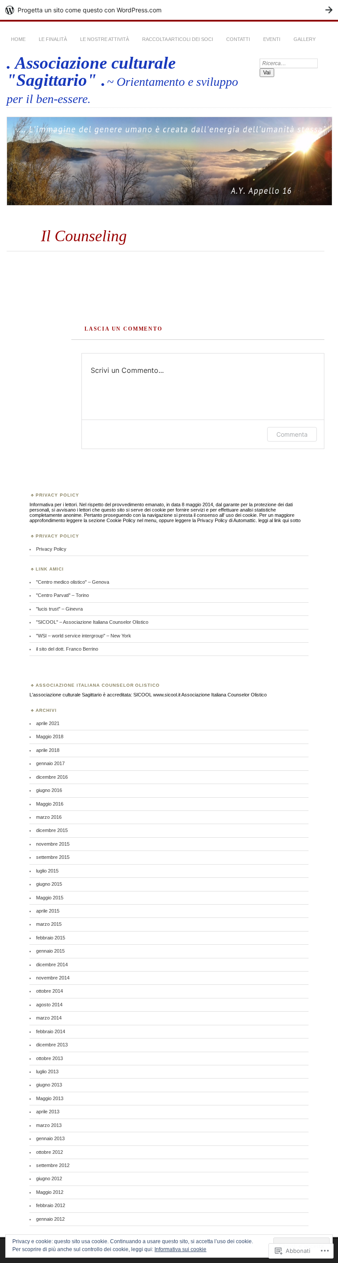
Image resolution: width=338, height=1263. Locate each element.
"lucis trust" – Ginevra (59, 608)
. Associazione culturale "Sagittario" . (91, 71)
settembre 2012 (53, 1165)
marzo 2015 (49, 924)
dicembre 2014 (52, 964)
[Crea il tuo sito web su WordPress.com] (169, 10)
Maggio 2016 (49, 803)
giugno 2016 (49, 790)
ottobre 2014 (49, 991)
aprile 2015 (47, 910)
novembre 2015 (53, 844)
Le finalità (53, 39)
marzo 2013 (49, 1125)
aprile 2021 (47, 723)
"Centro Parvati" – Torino (62, 595)
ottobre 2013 (49, 1058)
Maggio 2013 (49, 1098)
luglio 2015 (47, 870)
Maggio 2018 (49, 736)
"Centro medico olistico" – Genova (72, 582)
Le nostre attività (104, 39)
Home (18, 39)
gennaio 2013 (50, 1138)
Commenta (292, 434)
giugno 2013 (49, 1084)
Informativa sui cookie (180, 1249)
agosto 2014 (49, 1004)
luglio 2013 (47, 1071)
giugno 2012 (49, 1178)
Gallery (305, 39)
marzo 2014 (49, 1017)
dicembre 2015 (52, 830)
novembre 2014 (53, 977)
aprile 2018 (47, 750)
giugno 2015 (49, 884)
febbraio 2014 (50, 1031)
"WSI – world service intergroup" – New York (83, 635)
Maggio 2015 (49, 897)
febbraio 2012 (50, 1205)
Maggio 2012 (49, 1192)
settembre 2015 (53, 857)
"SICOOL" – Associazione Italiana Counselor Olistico (92, 622)
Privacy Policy (51, 549)
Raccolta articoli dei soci (177, 39)
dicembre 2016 (52, 777)
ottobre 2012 (49, 1152)
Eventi (271, 39)
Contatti (238, 39)
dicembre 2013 (52, 1044)
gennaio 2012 (50, 1219)
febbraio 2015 (50, 937)
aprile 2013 (47, 1111)
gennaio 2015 (50, 951)
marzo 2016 (49, 817)
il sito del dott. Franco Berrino (67, 649)
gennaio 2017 (50, 763)
